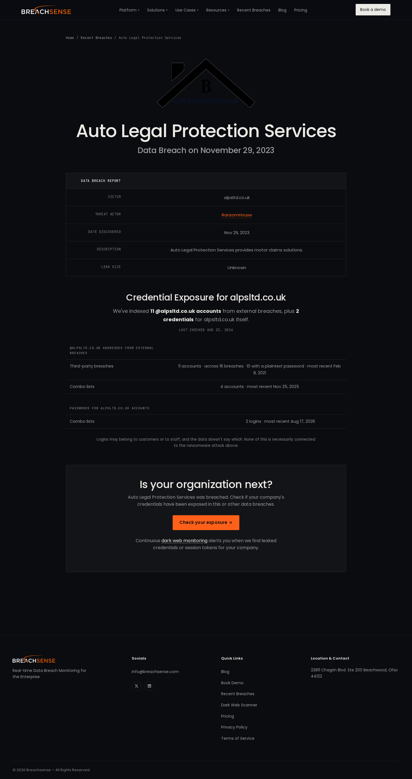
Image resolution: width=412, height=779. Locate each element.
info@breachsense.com (155, 671)
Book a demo (373, 9)
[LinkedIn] (149, 686)
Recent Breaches (253, 10)
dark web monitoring (184, 540)
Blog (282, 10)
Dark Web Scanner (239, 705)
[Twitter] (136, 686)
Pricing (300, 10)
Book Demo (232, 683)
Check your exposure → (205, 522)
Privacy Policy (234, 727)
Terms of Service (237, 738)
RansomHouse (237, 215)
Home (70, 38)
